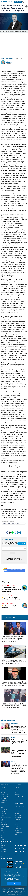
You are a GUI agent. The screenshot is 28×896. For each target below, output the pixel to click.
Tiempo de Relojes (6, 855)
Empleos (17, 811)
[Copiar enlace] (18, 532)
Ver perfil (8, 63)
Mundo (3, 802)
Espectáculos (4, 819)
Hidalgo (17, 792)
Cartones (3, 813)
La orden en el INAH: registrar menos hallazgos (11, 598)
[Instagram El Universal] (20, 852)
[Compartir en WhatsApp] (12, 532)
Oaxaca (17, 789)
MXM (2, 828)
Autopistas (4, 837)
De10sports (18, 821)
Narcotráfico (4, 809)
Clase (2, 843)
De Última (3, 849)
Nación (3, 787)
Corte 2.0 (3, 789)
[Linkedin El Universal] (15, 854)
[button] (18, 2)
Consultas (3, 839)
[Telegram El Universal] (15, 848)
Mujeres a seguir (5, 790)
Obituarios (17, 813)
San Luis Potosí (19, 796)
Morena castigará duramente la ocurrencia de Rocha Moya (11, 589)
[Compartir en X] (10, 532)
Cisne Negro (4, 856)
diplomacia (6, 525)
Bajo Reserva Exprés (8, 585)
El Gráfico (17, 819)
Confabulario (4, 822)
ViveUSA (17, 824)
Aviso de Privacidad (14, 879)
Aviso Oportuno (19, 809)
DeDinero (17, 823)
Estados (3, 807)
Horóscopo (17, 830)
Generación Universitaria (18, 816)
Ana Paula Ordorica (8, 603)
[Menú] (26, 1)
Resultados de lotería (18, 833)
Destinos (3, 835)
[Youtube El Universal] (16, 852)
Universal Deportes (6, 817)
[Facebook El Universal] (19, 848)
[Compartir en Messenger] (15, 532)
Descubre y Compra (20, 806)
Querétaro (17, 794)
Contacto (20, 885)
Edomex (17, 787)
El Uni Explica (4, 796)
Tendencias (4, 824)
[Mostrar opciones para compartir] (26, 6)
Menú (2, 832)
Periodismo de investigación (4, 793)
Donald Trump (20, 523)
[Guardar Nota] (20, 532)
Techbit (3, 830)
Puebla (16, 790)
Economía (3, 815)
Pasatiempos (18, 828)
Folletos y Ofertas (19, 808)
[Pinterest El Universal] (23, 852)
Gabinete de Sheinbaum (4, 799)
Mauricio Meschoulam (7, 58)
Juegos (16, 826)
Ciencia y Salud (5, 826)
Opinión (5, 582)
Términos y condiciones (11, 885)
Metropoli (3, 805)
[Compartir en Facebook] (7, 532)
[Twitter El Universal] (23, 848)
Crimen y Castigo (7, 595)
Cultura (3, 820)
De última (3, 834)
